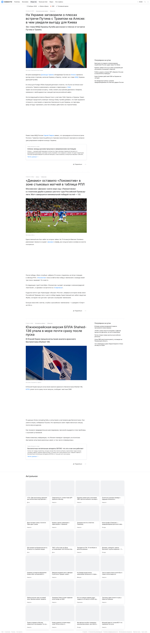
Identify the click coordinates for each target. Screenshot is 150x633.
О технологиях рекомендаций (95, 631)
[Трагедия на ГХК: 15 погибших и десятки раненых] (87, 542)
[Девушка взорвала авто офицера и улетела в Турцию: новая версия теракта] (62, 567)
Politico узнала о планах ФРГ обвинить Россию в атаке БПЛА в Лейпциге (109, 72)
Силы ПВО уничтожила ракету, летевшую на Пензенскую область (108, 340)
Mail (2, 631)
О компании (7, 631)
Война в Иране (44, 6)
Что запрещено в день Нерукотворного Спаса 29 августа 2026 (109, 344)
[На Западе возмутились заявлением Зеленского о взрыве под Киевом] (87, 567)
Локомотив (41, 277)
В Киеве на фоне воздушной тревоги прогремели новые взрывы (106, 327)
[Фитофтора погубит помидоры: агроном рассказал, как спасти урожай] (87, 617)
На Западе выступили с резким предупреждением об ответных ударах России (109, 81)
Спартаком (58, 287)
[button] (56, 51)
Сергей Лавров (49, 135)
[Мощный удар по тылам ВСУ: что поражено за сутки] (112, 617)
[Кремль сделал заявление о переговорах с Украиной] (62, 517)
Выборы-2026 (32, 6)
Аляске (73, 74)
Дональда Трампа (47, 74)
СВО (53, 6)
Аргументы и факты (40, 323)
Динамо (50, 242)
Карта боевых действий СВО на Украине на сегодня (108, 77)
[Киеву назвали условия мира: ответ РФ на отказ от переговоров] (62, 617)
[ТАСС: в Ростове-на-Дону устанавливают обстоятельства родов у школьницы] (62, 542)
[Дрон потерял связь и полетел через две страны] (37, 517)
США (69, 87)
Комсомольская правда (42, 11)
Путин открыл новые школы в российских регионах (108, 335)
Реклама (13, 631)
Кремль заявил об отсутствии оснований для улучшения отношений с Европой (109, 68)
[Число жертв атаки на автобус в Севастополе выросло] (112, 567)
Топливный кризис (63, 6)
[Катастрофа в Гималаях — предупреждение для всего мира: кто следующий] (112, 517)
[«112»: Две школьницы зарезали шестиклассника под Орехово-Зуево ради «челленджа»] (37, 492)
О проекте (85, 631)
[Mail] (2, 2)
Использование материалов (125, 631)
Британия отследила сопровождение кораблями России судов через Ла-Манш (107, 64)
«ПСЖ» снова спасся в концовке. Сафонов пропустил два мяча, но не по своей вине (108, 331)
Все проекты (19, 631)
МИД (76, 77)
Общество (52, 11)
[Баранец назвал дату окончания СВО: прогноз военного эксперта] (87, 492)
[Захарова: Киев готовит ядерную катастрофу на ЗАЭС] (62, 592)
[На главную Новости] (7, 2)
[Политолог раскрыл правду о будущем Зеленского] (112, 492)
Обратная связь (136, 631)
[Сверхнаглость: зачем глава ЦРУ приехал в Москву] (62, 492)
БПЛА (28, 389)
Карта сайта (144, 631)
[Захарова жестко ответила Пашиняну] (87, 517)
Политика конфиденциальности (110, 631)
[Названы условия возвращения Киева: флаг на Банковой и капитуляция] (37, 567)
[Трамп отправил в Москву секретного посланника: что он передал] (37, 617)
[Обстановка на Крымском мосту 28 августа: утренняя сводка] (37, 542)
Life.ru (37, 176)
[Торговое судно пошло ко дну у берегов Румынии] (112, 592)
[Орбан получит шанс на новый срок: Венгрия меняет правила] (37, 592)
